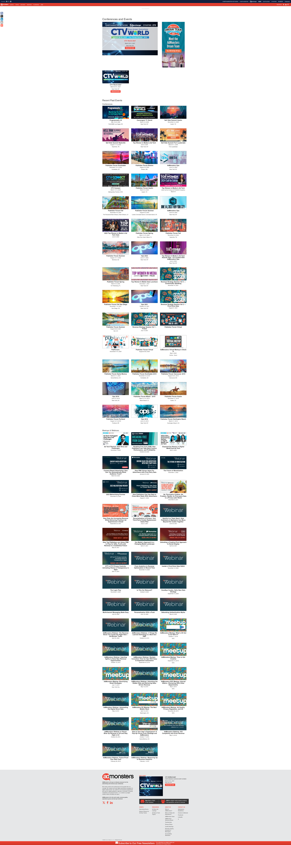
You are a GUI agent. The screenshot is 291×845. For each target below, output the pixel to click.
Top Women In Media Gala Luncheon (144, 282)
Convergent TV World (144, 120)
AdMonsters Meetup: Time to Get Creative (173, 658)
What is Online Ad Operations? (169, 813)
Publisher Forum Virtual (173, 327)
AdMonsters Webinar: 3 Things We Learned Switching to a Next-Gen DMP (144, 634)
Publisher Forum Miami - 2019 (144, 396)
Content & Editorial (183, 813)
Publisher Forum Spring (144, 233)
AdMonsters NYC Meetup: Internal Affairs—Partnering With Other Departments (173, 683)
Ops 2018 (144, 419)
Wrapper (29, 4)
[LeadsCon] (280, 1)
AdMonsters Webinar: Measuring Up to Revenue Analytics (144, 758)
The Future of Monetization (173, 470)
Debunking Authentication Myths (173, 612)
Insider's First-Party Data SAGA (173, 566)
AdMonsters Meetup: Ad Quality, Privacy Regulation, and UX (173, 708)
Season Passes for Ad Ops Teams (144, 812)
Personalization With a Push (144, 612)
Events (12, 4)
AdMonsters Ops (173, 165)
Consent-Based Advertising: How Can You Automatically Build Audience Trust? (116, 472)
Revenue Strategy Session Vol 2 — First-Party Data (173, 305)
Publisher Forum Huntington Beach (173, 419)
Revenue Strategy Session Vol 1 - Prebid (144, 328)
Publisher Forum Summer (144, 210)
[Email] (1, 22)
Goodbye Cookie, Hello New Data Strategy (173, 591)
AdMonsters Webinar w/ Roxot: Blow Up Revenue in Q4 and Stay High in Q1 (116, 733)
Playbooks (36, 4)
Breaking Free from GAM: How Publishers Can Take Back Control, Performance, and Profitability (144, 448)
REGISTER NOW (130, 48)
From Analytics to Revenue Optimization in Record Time (144, 567)
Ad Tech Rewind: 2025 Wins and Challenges (115, 447)
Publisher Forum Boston (144, 165)
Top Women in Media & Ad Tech (144, 143)
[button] (284, 4)
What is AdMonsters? (168, 809)
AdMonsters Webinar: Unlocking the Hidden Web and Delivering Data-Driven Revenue (144, 683)
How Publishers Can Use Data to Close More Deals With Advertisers (144, 495)
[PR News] (259, 1)
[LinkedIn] (1, 19)
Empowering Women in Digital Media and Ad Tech (173, 447)
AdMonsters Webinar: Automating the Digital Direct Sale (115, 708)
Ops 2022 (144, 256)
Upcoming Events (143, 809)
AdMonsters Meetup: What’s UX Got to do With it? (173, 634)
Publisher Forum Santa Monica (116, 374)
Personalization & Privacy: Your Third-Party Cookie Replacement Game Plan (144, 520)
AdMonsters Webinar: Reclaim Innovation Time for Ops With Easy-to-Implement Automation (144, 659)
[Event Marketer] (266, 1)
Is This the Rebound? (144, 590)
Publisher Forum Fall (115, 210)
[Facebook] (1, 13)
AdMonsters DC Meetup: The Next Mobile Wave (144, 708)
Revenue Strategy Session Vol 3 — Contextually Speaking (173, 282)
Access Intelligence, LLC (109, 839)
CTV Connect (115, 188)
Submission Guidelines (181, 809)
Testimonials (168, 822)
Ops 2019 (115, 396)
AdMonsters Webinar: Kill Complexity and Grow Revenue (173, 732)
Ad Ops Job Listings (155, 809)
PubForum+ (115, 349)
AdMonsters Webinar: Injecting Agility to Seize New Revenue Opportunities (115, 659)
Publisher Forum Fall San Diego (115, 304)
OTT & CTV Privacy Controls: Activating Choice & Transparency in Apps (115, 568)
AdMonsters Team (169, 816)
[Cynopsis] (274, 1)
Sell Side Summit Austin (173, 120)
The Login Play (115, 590)
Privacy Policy (168, 824)
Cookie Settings (169, 826)
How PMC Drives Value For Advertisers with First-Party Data (144, 471)
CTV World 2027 (130, 41)
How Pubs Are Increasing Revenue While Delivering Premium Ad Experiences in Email (115, 520)
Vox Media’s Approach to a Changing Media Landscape (144, 543)
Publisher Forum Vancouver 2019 (173, 374)
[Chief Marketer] (244, 1)
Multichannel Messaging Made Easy (116, 612)
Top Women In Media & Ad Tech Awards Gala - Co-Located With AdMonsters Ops (173, 257)
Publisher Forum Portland (115, 419)
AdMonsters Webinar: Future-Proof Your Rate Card (115, 758)
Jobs (42, 4)
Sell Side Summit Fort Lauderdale (173, 143)
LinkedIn (180, 817)
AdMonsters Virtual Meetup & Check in (173, 350)
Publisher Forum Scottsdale (116, 165)
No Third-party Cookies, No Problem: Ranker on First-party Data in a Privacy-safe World (173, 496)
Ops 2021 (144, 304)
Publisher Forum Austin (144, 188)
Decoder (23, 4)
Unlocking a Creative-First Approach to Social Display (173, 543)
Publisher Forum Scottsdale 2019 (144, 374)
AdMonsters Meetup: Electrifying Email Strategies (116, 682)
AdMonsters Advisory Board (169, 819)
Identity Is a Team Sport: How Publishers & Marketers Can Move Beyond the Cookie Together (173, 520)
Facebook (180, 815)
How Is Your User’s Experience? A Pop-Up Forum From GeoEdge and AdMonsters (144, 733)
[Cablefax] (287, 1)
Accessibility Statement (168, 834)
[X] (1, 16)
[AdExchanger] (253, 1)
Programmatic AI (116, 120)
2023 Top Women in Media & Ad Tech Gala (115, 234)
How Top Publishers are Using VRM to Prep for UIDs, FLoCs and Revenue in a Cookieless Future (115, 544)
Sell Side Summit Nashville (115, 143)
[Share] (1, 25)
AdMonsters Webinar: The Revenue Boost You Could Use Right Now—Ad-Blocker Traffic (115, 634)
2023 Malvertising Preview (115, 494)
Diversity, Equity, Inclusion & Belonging (169, 830)
